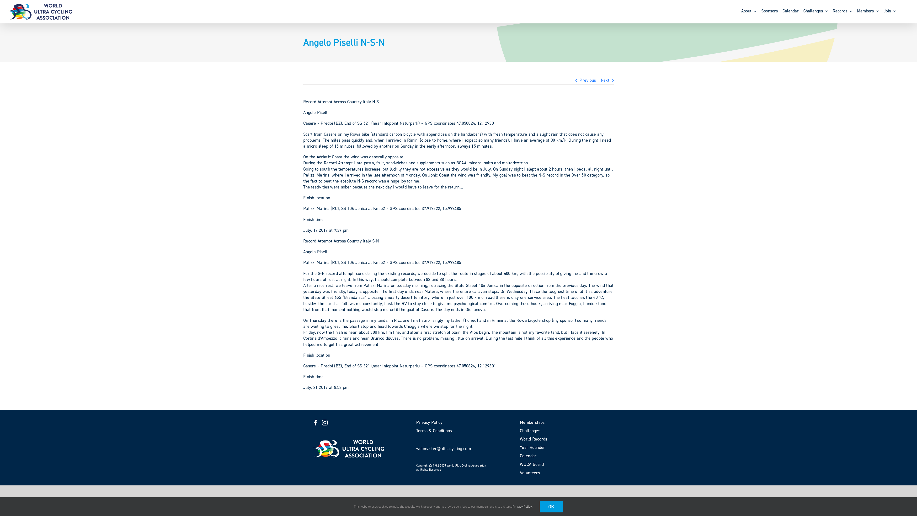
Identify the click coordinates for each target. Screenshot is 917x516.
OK (551, 507)
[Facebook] (315, 422)
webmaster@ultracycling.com (443, 449)
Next (605, 80)
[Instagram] (325, 422)
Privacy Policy (522, 507)
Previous (588, 80)
